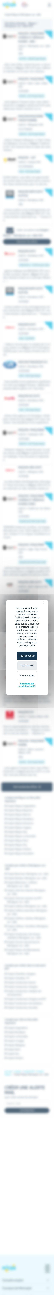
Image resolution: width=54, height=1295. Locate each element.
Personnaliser (27, 675)
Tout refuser (27, 665)
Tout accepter (27, 655)
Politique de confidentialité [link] (26, 685)
